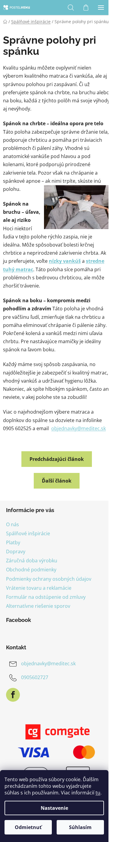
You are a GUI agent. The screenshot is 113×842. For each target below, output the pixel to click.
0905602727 (34, 677)
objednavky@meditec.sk (78, 428)
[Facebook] (13, 695)
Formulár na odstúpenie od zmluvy (46, 597)
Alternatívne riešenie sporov (38, 606)
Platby (13, 542)
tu (98, 792)
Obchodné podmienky (31, 569)
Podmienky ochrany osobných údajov (48, 579)
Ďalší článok (56, 480)
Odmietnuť (28, 827)
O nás (12, 524)
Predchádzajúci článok (57, 459)
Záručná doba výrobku (31, 560)
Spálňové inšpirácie (28, 533)
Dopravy (15, 551)
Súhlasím (80, 827)
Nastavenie (54, 808)
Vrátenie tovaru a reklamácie (38, 588)
